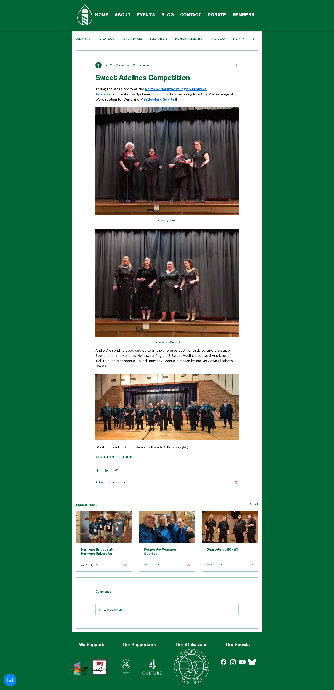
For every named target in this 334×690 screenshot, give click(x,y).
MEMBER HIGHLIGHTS (188, 38)
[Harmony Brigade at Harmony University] (104, 527)
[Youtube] (242, 662)
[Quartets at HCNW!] (230, 527)
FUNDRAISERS (158, 38)
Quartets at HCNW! (222, 549)
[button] (253, 38)
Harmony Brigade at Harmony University (97, 551)
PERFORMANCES (132, 38)
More (236, 38)
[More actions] (236, 65)
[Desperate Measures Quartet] (167, 527)
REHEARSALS (106, 38)
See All (253, 504)
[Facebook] (223, 662)
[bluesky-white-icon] (252, 662)
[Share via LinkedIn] (107, 470)
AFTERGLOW (218, 38)
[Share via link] (116, 470)
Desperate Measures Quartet (160, 551)
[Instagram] (233, 662)
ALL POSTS (83, 38)
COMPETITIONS (106, 457)
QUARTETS (125, 457)
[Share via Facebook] (97, 470)
